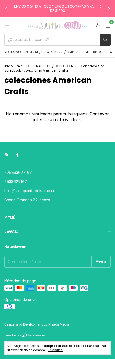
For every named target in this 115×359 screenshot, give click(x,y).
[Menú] (6, 25)
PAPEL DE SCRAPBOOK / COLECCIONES (47, 66)
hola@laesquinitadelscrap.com (31, 190)
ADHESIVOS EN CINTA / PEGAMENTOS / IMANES (41, 52)
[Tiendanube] (25, 337)
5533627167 (15, 181)
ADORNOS (94, 52)
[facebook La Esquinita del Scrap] (17, 154)
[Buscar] (105, 40)
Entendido (55, 350)
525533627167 (18, 172)
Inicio (8, 66)
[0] (108, 25)
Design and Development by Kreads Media (36, 324)
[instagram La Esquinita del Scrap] (6, 154)
